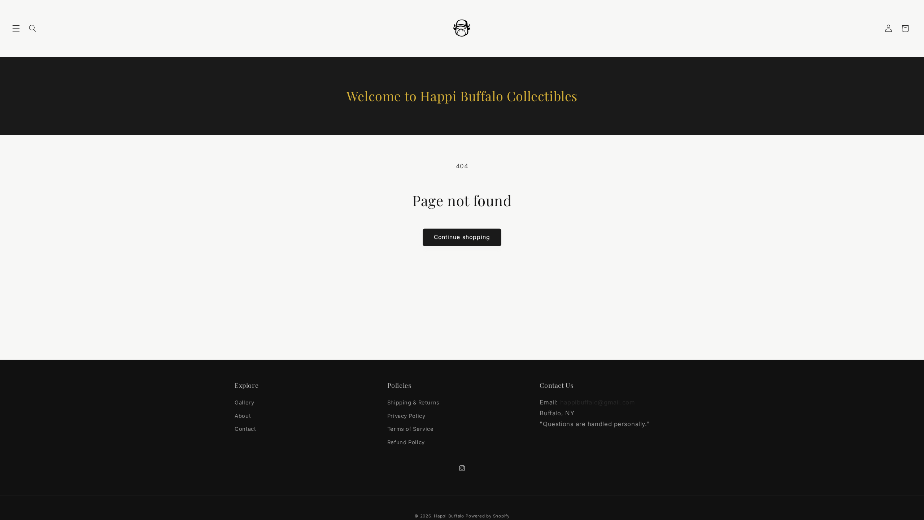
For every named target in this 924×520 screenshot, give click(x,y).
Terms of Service (410, 429)
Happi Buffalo (449, 516)
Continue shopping (462, 237)
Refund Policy (406, 442)
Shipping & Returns (413, 402)
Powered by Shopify (487, 516)
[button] (16, 28)
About (243, 416)
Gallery (244, 402)
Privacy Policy (406, 416)
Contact (245, 429)
